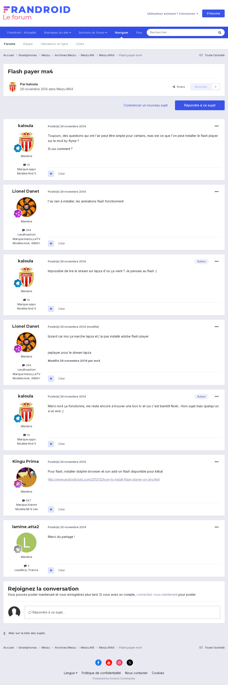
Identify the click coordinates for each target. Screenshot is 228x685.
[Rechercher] (220, 32)
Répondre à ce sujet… (48, 612)
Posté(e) (67, 126)
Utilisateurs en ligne (54, 44)
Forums (9, 44)
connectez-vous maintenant (156, 594)
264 (28, 230)
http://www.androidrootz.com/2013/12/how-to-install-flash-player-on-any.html (104, 479)
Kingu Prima (25, 461)
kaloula (32, 84)
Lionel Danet (25, 191)
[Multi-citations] (51, 174)
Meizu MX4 (65, 89)
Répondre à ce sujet (200, 105)
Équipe (28, 44)
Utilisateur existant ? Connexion (171, 13)
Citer (61, 173)
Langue (70, 673)
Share (180, 86)
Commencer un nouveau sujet (146, 105)
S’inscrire (213, 13)
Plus (139, 32)
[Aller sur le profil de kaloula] (13, 87)
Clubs (80, 44)
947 (28, 500)
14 (28, 164)
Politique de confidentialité (101, 673)
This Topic (202, 32)
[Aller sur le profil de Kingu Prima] (26, 477)
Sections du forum (92, 32)
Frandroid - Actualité (21, 32)
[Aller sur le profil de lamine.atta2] (26, 543)
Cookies (158, 673)
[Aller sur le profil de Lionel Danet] (26, 207)
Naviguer (121, 32)
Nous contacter (136, 673)
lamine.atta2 (25, 526)
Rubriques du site (56, 32)
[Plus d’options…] (216, 126)
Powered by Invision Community (114, 678)
